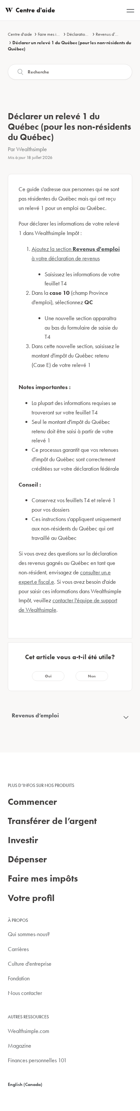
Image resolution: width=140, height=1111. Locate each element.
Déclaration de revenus (87, 34)
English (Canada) (25, 1084)
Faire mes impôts (52, 34)
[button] (48, 676)
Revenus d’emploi (111, 34)
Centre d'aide (20, 34)
